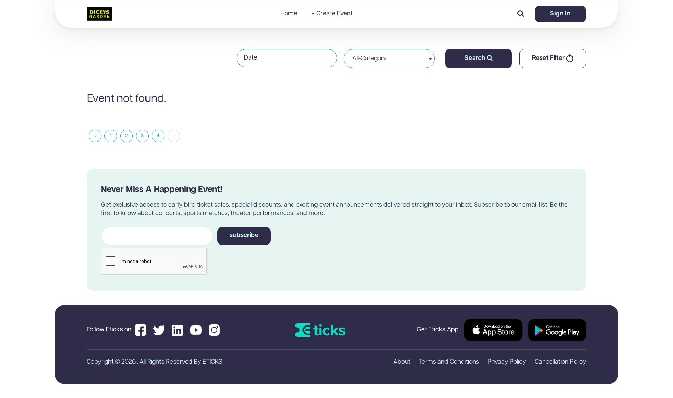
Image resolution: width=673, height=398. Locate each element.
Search (475, 58)
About (401, 362)
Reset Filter (549, 58)
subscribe (244, 236)
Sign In (560, 14)
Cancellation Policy (560, 362)
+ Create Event (332, 14)
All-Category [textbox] (369, 59)
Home (288, 14)
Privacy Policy (507, 362)
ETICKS (212, 362)
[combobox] (389, 58)
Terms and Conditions (449, 362)
